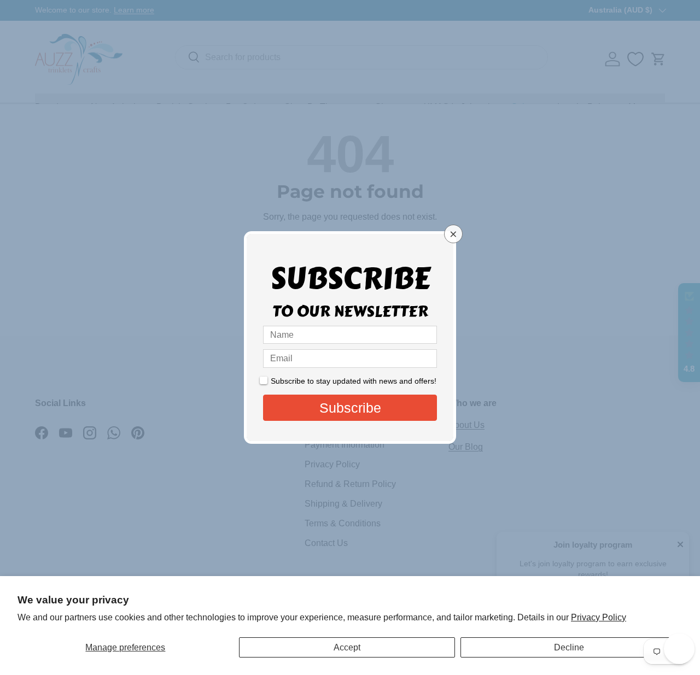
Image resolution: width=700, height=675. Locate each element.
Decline (569, 647)
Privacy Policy (598, 617)
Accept (347, 647)
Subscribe (350, 407)
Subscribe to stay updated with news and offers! (353, 381)
